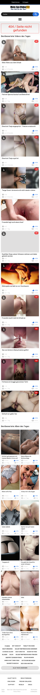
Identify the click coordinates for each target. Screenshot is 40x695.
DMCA (30, 684)
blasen (4, 654)
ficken (7, 646)
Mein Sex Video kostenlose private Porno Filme (17, 690)
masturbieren (7, 649)
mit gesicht (16, 646)
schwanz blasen (7, 651)
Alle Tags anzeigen (20, 668)
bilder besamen (29, 657)
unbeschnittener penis (11, 660)
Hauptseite (12, 678)
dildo (11, 654)
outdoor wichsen (28, 660)
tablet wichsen (29, 646)
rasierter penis (32, 651)
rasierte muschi (13, 663)
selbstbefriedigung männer (26, 649)
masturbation (20, 651)
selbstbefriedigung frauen (26, 654)
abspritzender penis (14, 657)
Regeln (21, 684)
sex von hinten (27, 663)
